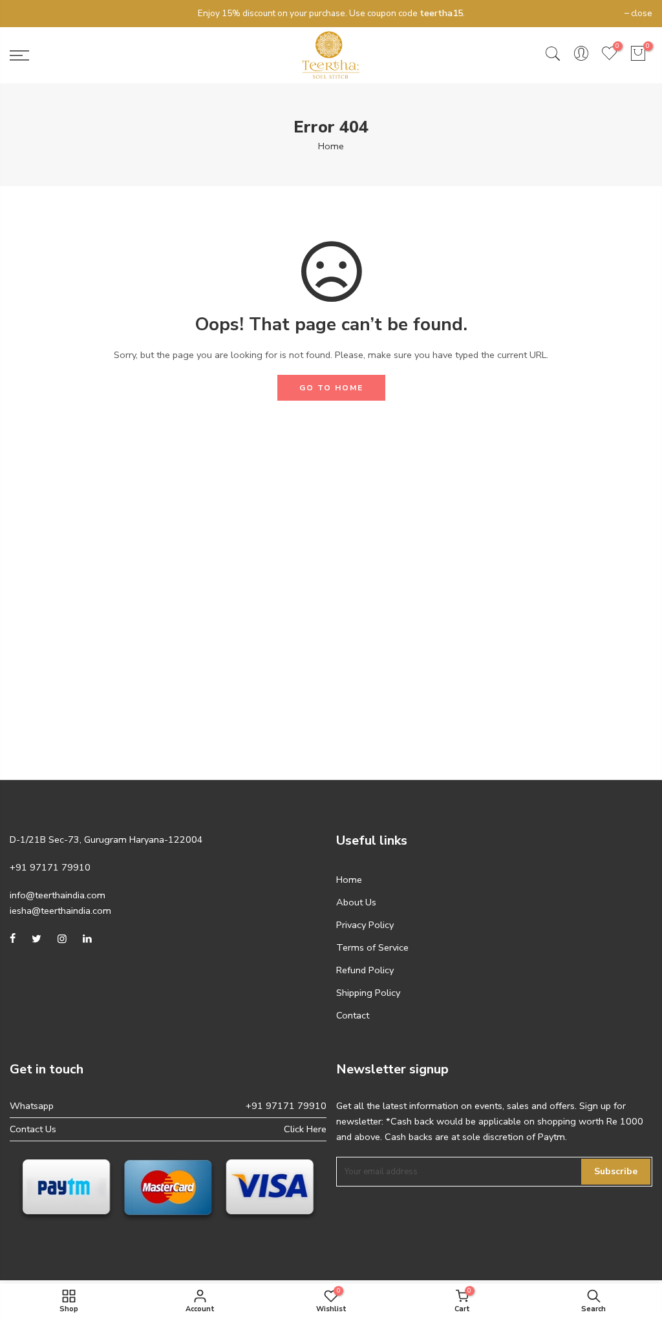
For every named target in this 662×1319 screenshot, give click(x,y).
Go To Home (331, 388)
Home (331, 146)
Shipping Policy (368, 992)
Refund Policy (365, 970)
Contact (352, 1015)
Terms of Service (372, 947)
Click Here (305, 1129)
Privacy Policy (365, 924)
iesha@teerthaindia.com (60, 910)
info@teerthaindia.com (57, 895)
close (26, 13)
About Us (356, 902)
